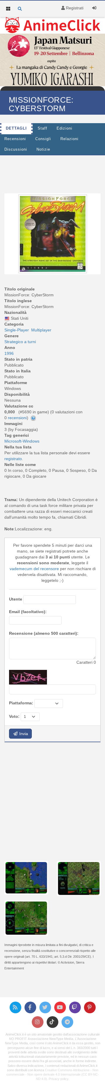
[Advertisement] (52, 801)
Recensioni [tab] (15, 139)
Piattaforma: (21, 703)
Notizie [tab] (43, 149)
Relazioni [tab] (69, 139)
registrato (13, 458)
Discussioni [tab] (15, 149)
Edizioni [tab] (64, 128)
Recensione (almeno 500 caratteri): (43, 633)
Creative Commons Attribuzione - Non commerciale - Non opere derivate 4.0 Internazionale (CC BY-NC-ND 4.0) (52, 1074)
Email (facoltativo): (28, 611)
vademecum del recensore (34, 568)
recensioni (17, 417)
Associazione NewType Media (50, 1038)
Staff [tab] (42, 128)
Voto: (14, 716)
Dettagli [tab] (16, 128)
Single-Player (16, 330)
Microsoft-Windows (21, 441)
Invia (23, 733)
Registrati (74, 8)
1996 (9, 353)
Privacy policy (58, 1079)
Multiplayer (41, 330)
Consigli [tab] (43, 139)
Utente (15, 599)
